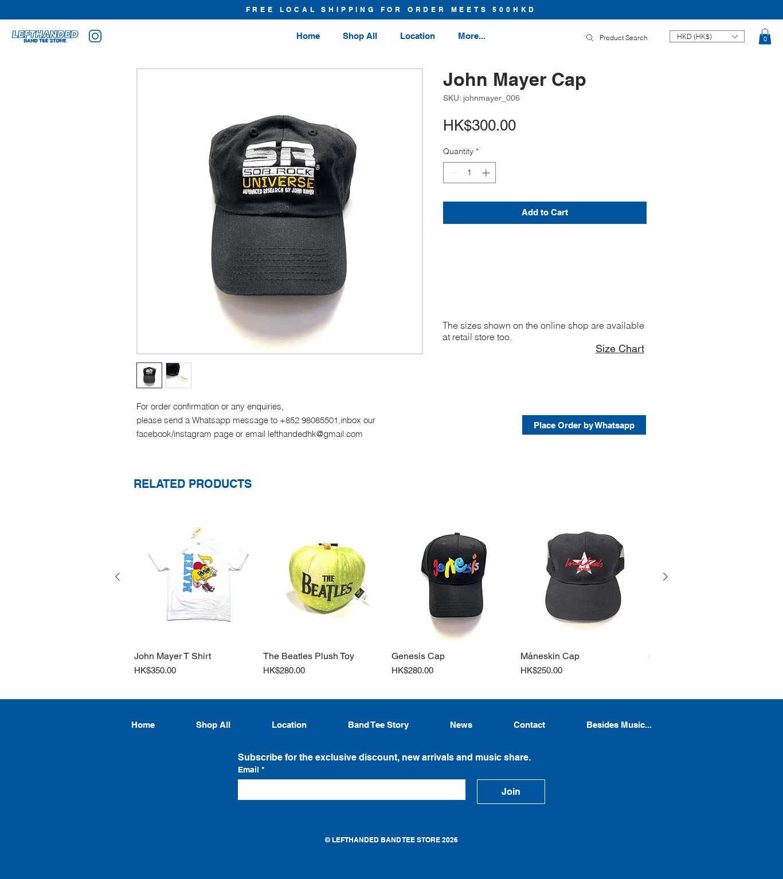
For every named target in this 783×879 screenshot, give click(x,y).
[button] (765, 36)
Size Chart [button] (620, 348)
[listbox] (707, 36)
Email (251, 769)
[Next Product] (665, 577)
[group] (391, 600)
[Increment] (487, 173)
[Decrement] (452, 173)
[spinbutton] (469, 173)
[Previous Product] (117, 577)
